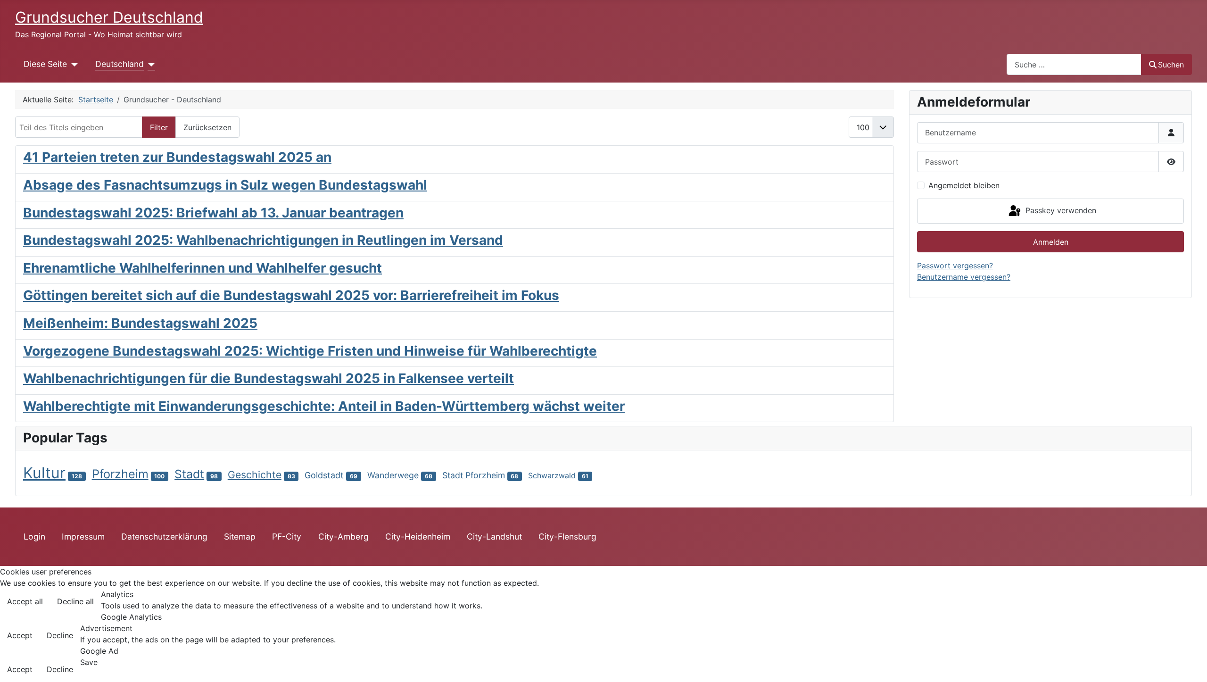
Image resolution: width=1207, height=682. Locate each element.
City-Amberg (343, 536)
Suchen (1171, 64)
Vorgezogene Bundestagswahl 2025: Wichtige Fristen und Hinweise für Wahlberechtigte (310, 351)
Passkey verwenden (1059, 210)
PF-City (286, 536)
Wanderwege (393, 475)
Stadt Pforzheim (473, 475)
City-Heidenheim (417, 536)
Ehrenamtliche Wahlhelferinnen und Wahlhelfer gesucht (202, 268)
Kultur (44, 473)
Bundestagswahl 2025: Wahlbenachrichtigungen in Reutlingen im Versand (263, 240)
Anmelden (1050, 242)
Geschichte (254, 474)
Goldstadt (324, 475)
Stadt (189, 474)
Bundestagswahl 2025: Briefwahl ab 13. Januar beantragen (213, 213)
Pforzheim (120, 473)
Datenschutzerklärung (164, 536)
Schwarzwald (552, 475)
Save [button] (89, 662)
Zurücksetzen (207, 127)
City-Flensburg (567, 536)
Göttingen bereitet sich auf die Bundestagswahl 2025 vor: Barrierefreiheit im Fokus (291, 295)
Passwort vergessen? (955, 265)
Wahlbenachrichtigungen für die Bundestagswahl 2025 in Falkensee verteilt (268, 378)
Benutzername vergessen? (963, 277)
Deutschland (119, 64)
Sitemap (240, 536)
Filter (159, 127)
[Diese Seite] (73, 64)
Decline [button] (60, 635)
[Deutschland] (150, 64)
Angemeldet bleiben (964, 185)
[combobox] (1074, 64)
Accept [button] (20, 635)
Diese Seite (45, 64)
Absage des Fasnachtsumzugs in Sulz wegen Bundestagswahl (225, 185)
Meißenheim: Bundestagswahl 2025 (140, 323)
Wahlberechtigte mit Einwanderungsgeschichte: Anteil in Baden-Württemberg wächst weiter (324, 406)
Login (34, 536)
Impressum (83, 536)
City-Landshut (494, 536)
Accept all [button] (25, 601)
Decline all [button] (75, 601)
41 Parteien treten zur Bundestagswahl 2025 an (177, 157)
